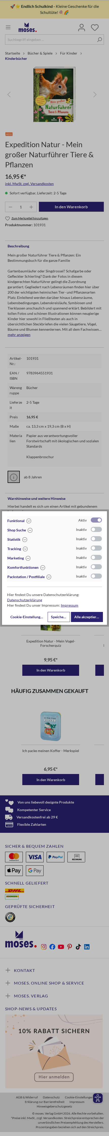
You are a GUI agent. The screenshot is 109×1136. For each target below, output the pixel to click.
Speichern (59, 617)
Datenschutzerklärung (24, 600)
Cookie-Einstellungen (27, 617)
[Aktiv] (96, 520)
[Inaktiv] (96, 529)
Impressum (69, 605)
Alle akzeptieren (87, 617)
